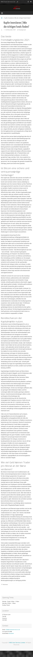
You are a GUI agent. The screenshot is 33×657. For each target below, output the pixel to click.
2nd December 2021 (10, 30)
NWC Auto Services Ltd (8, 2)
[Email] (31, 1)
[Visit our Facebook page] (28, 1)
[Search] (17, 2)
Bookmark (5, 584)
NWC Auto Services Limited (17, 642)
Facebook (11, 633)
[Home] (1, 18)
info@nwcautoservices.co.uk (13, 629)
